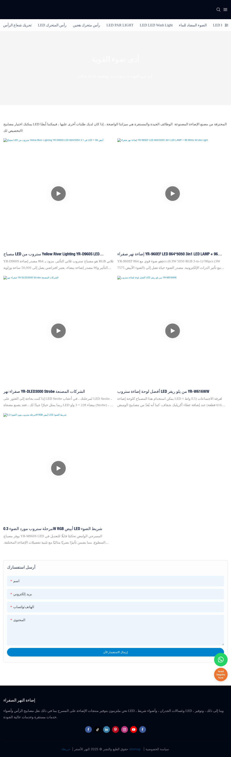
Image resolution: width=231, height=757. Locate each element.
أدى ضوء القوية (141, 76)
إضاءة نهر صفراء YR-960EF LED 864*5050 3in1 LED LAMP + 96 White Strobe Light (167, 254)
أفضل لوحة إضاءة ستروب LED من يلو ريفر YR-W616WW (163, 391)
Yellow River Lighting (93, 76)
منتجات (119, 76)
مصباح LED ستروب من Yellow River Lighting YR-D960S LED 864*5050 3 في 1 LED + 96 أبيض (51, 254)
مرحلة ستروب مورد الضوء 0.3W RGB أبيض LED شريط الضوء (52, 528)
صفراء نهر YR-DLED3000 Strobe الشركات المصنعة (44, 391)
